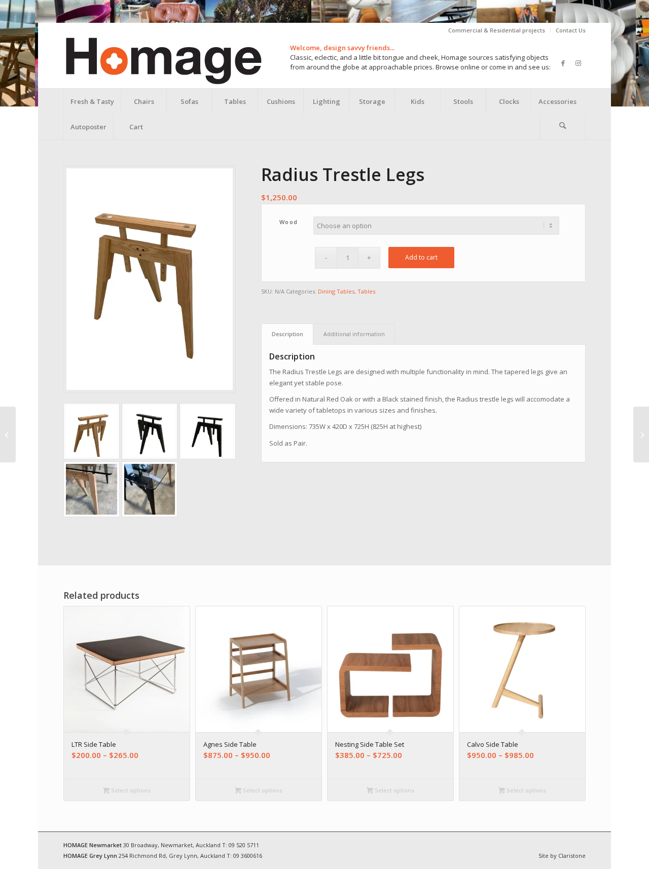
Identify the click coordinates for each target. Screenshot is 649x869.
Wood (288, 222)
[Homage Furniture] (163, 63)
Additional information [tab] (354, 334)
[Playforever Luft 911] (8, 434)
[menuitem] (497, 30)
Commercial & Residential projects (496, 30)
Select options (130, 790)
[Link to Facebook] (562, 62)
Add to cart (421, 257)
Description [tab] (287, 334)
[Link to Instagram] (578, 62)
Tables (366, 291)
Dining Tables (336, 291)
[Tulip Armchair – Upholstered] (641, 434)
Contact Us (571, 30)
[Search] (563, 126)
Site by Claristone (562, 855)
